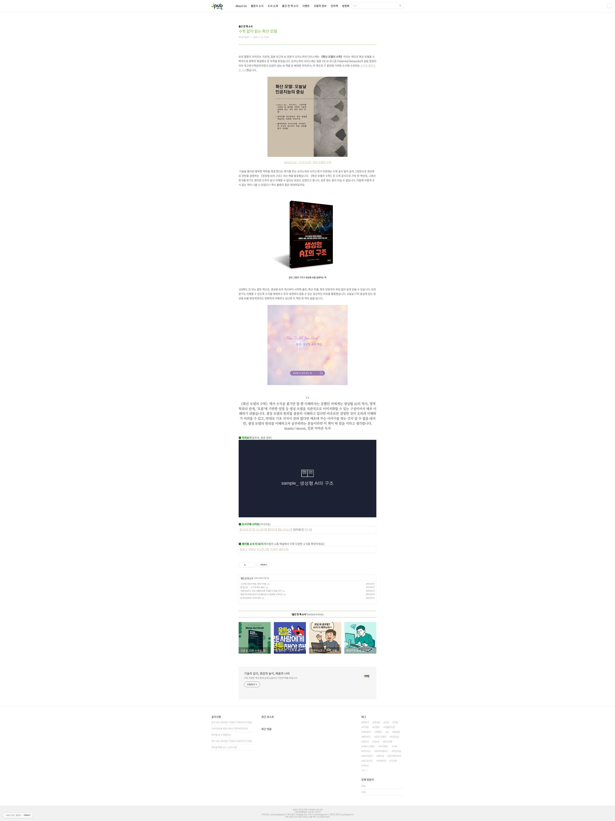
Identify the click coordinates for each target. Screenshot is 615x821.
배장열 (397, 731)
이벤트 (306, 6)
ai (388, 731)
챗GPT (366, 722)
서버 (395, 746)
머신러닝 (397, 751)
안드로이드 (368, 760)
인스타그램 (263, 549)
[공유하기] (248, 564)
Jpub (376, 741)
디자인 (394, 760)
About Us (241, 6)
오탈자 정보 (320, 6)
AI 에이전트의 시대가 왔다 (250, 597)
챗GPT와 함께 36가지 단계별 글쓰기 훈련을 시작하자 (261, 594)
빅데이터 (382, 760)
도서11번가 (259, 529)
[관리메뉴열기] (609, 5)
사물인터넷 (390, 727)
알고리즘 (388, 741)
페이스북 (283, 549)
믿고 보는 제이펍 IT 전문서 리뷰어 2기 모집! (231, 741)
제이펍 (377, 722)
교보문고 (245, 529)
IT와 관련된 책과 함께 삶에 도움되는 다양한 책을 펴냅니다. (271, 677)
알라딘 (272, 529)
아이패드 (384, 746)
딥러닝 (366, 741)
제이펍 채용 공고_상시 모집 (224, 747)
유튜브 (252, 549)
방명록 (345, 6)
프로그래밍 (381, 736)
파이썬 (381, 755)
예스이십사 (285, 529)
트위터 (274, 549)
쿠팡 (308, 529)
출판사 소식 (257, 6)
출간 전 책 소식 (290, 6)
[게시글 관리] (252, 564)
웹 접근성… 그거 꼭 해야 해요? (252, 587)
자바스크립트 (369, 746)
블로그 (243, 549)
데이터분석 (368, 755)
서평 (396, 722)
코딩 (387, 722)
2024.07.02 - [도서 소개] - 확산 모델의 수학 (307, 162)
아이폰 (366, 727)
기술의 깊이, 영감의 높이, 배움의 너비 (267, 673)
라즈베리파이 (395, 755)
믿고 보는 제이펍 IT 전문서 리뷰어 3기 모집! (231, 722)
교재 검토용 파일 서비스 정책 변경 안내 (229, 728)
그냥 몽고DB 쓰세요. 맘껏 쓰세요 (253, 583)
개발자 (379, 731)
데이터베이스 (382, 751)
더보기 (363, 770)
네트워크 (367, 731)
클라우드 (367, 736)
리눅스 (366, 765)
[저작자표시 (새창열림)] (271, 565)
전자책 (334, 6)
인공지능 (395, 736)
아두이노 (367, 751)
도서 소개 (273, 6)
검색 (400, 6)
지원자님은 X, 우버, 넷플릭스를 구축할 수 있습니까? (261, 590)
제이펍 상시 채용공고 (221, 734)
